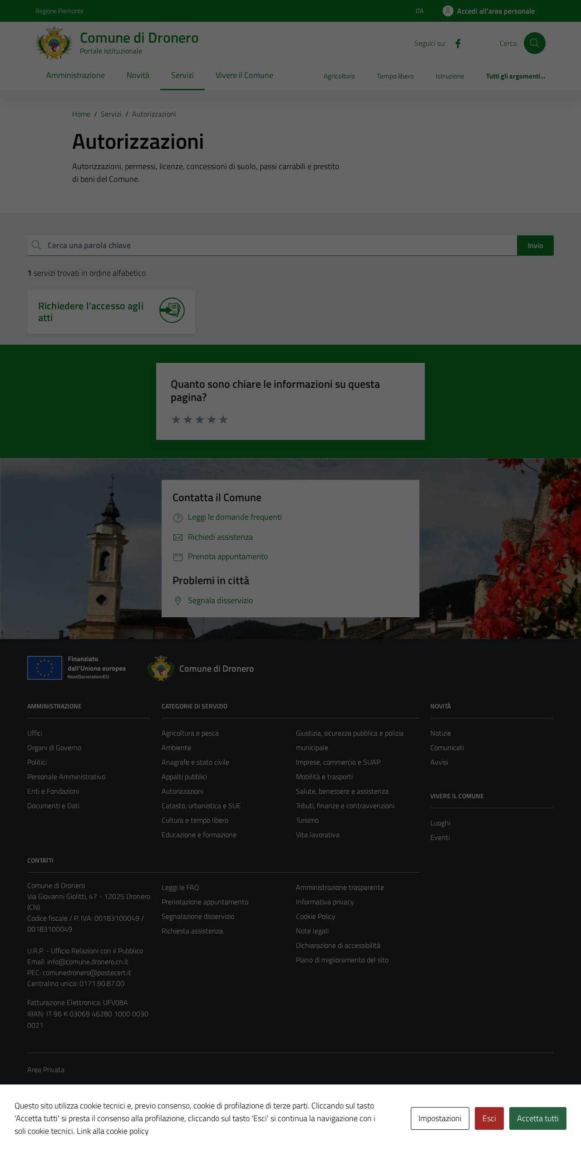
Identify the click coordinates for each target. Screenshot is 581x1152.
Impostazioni (440, 1118)
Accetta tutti (538, 1118)
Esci (489, 1118)
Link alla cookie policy (113, 1131)
